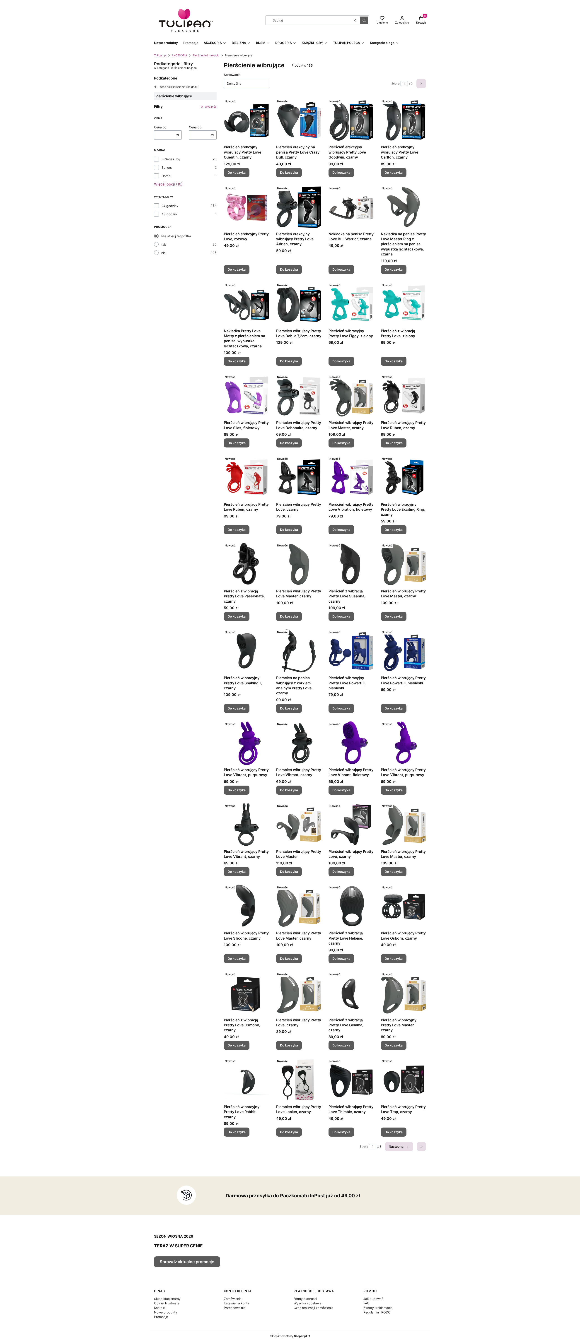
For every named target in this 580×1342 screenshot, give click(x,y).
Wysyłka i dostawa (307, 1303)
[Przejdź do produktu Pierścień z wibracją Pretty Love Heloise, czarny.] (351, 906)
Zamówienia (233, 1299)
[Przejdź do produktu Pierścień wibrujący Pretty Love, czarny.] (298, 477)
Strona (395, 83)
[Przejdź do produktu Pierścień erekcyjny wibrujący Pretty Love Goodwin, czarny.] (351, 120)
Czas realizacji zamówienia (313, 1308)
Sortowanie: (232, 75)
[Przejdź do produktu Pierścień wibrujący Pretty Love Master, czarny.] (351, 395)
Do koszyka (237, 172)
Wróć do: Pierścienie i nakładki (179, 87)
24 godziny (170, 206)
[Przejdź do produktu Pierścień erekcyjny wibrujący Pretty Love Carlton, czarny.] (403, 120)
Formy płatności (305, 1299)
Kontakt (159, 1308)
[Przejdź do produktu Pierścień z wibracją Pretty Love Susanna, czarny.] (351, 564)
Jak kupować (373, 1299)
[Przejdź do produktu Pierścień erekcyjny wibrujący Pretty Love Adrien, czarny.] (298, 207)
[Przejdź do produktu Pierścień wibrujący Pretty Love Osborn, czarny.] (403, 906)
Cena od (160, 127)
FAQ (366, 1303)
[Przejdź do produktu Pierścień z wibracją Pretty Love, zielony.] (403, 304)
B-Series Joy (171, 159)
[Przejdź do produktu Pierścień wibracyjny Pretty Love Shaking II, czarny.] (246, 650)
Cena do (195, 127)
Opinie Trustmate (166, 1303)
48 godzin (169, 214)
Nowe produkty (165, 1312)
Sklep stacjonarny (167, 1299)
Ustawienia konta (236, 1303)
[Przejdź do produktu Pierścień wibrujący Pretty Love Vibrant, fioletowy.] (351, 742)
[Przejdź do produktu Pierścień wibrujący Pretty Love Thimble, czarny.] (351, 1079)
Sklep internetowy (288, 1336)
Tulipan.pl (160, 55)
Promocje (161, 1317)
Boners (167, 167)
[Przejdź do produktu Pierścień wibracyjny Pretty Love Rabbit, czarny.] (246, 1079)
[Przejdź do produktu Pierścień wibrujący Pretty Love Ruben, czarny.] (403, 395)
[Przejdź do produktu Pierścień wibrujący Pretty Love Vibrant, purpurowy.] (246, 742)
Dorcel (166, 176)
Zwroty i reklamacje (377, 1308)
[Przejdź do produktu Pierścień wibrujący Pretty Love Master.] (298, 824)
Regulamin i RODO (377, 1312)
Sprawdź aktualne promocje (187, 1261)
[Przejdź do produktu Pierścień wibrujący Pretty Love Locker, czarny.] (298, 1079)
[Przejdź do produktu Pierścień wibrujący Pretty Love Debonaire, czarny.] (298, 395)
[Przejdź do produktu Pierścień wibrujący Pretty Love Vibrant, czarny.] (298, 742)
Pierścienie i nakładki (206, 55)
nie (163, 253)
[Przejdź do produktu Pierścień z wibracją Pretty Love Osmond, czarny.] (246, 993)
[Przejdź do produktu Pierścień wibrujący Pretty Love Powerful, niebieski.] (403, 650)
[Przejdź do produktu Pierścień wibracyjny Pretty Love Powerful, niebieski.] (351, 650)
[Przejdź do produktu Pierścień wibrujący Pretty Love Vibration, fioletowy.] (351, 477)
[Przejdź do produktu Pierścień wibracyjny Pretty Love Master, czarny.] (403, 993)
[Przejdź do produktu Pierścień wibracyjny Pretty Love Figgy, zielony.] (351, 304)
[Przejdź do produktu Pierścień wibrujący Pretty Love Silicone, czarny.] (246, 906)
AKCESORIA (179, 55)
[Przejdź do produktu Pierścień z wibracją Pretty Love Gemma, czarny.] (351, 993)
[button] (364, 20)
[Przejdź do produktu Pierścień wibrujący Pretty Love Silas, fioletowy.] (246, 395)
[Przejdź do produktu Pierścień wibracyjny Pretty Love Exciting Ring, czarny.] (403, 477)
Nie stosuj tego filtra (176, 236)
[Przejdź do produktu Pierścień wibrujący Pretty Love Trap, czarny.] (403, 1079)
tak (163, 244)
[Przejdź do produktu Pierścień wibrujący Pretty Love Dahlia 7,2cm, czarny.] (298, 304)
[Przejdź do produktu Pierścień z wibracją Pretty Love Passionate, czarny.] (246, 564)
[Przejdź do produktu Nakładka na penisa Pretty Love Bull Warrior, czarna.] (351, 207)
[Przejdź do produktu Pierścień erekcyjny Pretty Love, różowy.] (246, 207)
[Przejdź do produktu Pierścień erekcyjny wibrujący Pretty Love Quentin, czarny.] (246, 120)
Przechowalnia (234, 1308)
